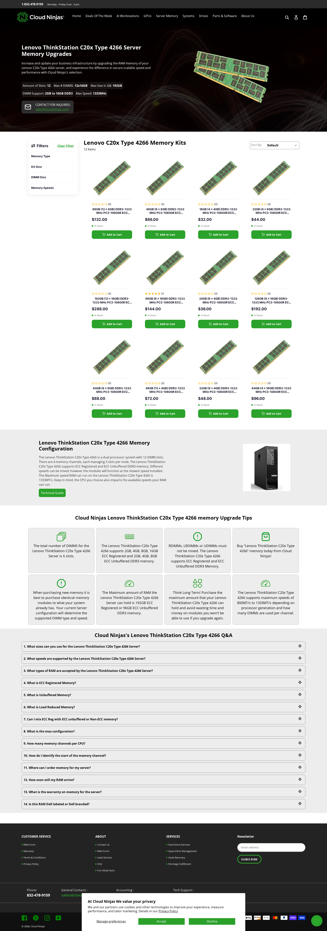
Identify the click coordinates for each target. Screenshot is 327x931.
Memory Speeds (42, 188)
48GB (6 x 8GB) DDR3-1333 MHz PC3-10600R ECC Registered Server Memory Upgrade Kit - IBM (165, 211)
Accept (161, 921)
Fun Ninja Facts (105, 870)
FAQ (99, 864)
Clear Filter (65, 146)
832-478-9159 (38, 895)
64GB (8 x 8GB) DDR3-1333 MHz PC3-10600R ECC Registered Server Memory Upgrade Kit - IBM (112, 390)
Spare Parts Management (182, 851)
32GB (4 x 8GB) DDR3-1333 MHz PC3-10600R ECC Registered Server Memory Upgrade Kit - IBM (271, 211)
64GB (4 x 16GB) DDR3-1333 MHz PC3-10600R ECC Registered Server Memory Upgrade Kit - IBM (271, 390)
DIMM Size (38, 177)
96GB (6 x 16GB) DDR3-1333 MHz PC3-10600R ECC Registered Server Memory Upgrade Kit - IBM (165, 300)
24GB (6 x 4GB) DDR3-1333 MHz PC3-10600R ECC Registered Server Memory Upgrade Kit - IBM (218, 300)
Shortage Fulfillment (179, 864)
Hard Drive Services (179, 844)
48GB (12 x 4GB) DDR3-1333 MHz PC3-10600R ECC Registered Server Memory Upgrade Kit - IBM (165, 390)
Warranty (28, 851)
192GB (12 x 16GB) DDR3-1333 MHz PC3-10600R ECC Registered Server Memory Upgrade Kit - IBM (112, 300)
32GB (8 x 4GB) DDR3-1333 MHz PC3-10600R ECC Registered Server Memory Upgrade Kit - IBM (218, 390)
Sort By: (256, 145)
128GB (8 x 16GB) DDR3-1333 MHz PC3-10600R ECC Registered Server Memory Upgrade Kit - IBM (271, 300)
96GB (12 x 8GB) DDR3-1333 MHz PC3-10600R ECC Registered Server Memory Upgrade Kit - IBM (112, 211)
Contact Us (103, 844)
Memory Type (40, 156)
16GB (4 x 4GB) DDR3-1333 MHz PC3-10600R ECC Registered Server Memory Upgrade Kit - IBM (218, 211)
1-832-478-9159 (32, 4)
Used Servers (104, 857)
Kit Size (36, 167)
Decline (212, 921)
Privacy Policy (168, 911)
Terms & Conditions (34, 857)
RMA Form (29, 844)
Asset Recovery (176, 857)
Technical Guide (52, 493)
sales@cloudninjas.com (52, 109)
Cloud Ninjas (38, 926)
